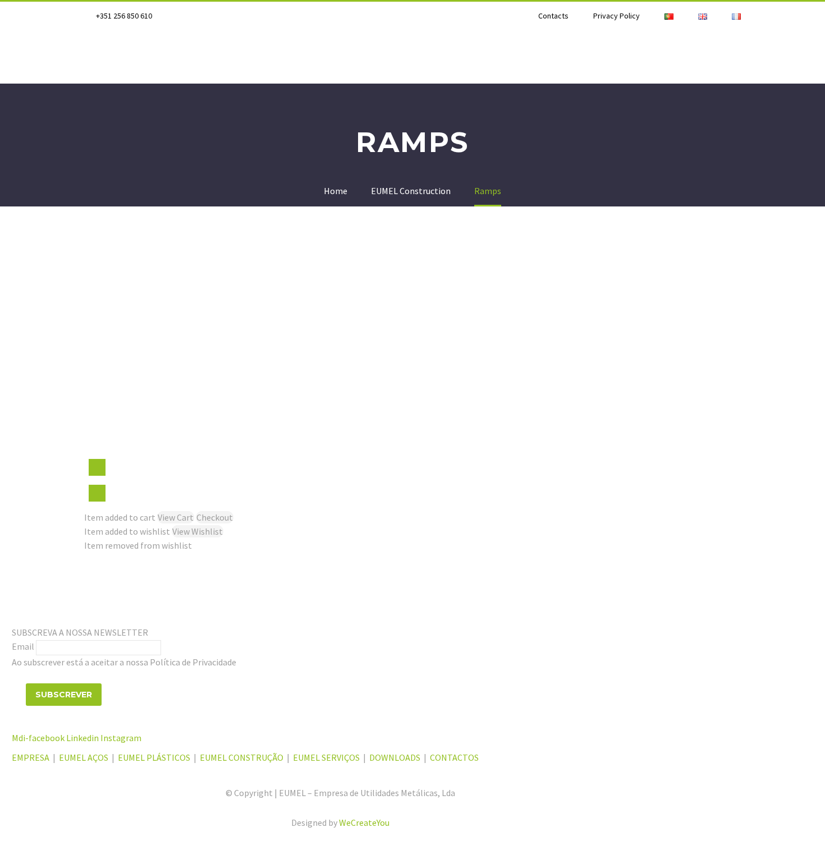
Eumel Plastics (267, 57)
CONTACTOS (454, 757)
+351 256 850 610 (124, 16)
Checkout (214, 517)
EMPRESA (31, 757)
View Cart (176, 517)
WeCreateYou (364, 822)
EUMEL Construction (546, 57)
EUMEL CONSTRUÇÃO (241, 757)
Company (106, 57)
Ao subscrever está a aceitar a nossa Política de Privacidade (124, 662)
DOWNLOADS (394, 757)
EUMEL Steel (179, 57)
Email (23, 646)
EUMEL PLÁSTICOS (154, 757)
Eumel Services (655, 57)
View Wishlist (197, 531)
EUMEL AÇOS (83, 757)
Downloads (744, 57)
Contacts (553, 16)
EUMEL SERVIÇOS (326, 757)
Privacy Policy (616, 16)
